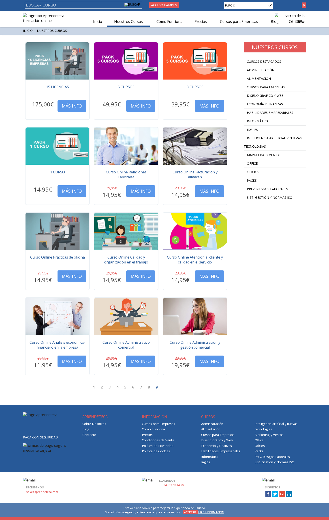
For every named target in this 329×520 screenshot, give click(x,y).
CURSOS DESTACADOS (264, 61)
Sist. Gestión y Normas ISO (269, 197)
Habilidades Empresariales (270, 112)
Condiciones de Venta (158, 440)
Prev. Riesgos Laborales (267, 189)
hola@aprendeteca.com (42, 492)
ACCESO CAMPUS (164, 5)
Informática (258, 121)
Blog (85, 429)
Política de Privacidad (157, 446)
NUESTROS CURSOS (52, 30)
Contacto (89, 435)
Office (252, 163)
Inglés (252, 129)
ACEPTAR (190, 512)
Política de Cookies (156, 451)
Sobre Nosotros (94, 424)
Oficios (253, 172)
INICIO (28, 30)
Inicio (97, 21)
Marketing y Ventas (264, 155)
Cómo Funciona (169, 21)
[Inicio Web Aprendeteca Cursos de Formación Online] (47, 20)
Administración (260, 70)
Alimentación (259, 78)
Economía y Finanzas (265, 104)
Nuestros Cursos (128, 21)
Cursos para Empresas (266, 87)
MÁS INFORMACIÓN (211, 512)
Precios (200, 21)
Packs (252, 180)
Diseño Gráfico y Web (265, 95)
